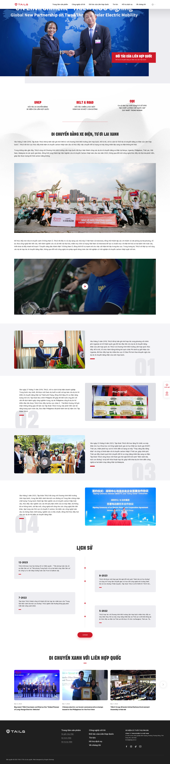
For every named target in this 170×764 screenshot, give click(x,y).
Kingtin (46, 759)
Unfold (85, 635)
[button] (163, 684)
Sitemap (51, 759)
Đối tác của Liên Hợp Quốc (99, 4)
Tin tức (115, 4)
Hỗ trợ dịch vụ (127, 4)
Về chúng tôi (141, 4)
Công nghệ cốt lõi (78, 4)
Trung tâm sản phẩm (60, 4)
